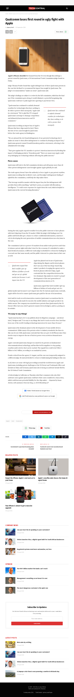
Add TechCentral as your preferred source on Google (38, 396)
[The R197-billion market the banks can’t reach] (10, 570)
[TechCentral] (37, 8)
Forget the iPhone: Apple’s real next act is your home (20, 479)
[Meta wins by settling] (10, 644)
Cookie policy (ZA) (28, 692)
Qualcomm (19, 421)
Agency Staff (10, 27)
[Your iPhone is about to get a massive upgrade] (20, 494)
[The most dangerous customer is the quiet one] (10, 590)
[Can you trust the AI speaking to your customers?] (10, 532)
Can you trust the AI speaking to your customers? (33, 530)
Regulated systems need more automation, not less (34, 549)
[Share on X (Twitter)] (7, 31)
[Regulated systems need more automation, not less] (10, 551)
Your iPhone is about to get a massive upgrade (18, 507)
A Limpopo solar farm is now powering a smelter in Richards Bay (38, 671)
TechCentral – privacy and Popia (44, 692)
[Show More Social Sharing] (15, 31)
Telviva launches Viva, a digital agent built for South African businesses (40, 540)
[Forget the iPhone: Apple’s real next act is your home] (20, 467)
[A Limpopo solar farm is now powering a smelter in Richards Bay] (10, 673)
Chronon (43, 689)
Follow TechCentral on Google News (38, 390)
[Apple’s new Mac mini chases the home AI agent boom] (53, 467)
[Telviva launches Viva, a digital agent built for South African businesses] (10, 541)
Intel (13, 421)
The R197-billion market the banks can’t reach (32, 569)
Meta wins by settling (24, 642)
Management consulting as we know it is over (32, 578)
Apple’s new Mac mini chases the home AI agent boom (52, 479)
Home (6, 13)
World (10, 13)
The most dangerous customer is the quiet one (32, 588)
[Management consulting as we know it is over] (10, 580)
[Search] (67, 8)
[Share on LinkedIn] (11, 31)
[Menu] (7, 8)
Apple (7, 421)
